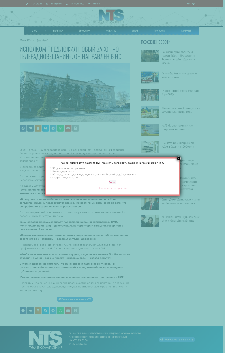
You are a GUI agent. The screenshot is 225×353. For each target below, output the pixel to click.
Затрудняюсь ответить (66, 177)
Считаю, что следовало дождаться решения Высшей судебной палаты (94, 174)
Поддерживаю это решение (69, 168)
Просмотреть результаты (112, 188)
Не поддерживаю (63, 171)
